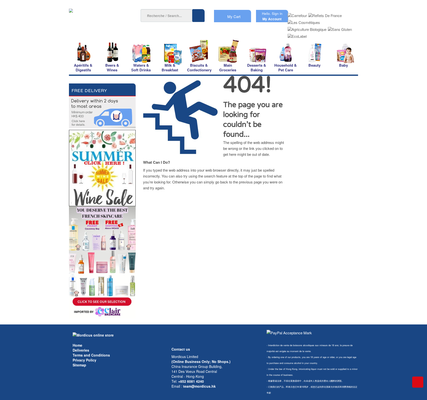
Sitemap (79, 364)
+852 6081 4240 (191, 381)
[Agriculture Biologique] (307, 27)
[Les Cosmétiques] (304, 20)
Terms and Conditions (91, 355)
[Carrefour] (297, 14)
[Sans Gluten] (340, 27)
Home (77, 345)
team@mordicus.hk (199, 386)
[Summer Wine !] (102, 166)
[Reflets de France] (325, 14)
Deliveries (81, 350)
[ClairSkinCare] (102, 261)
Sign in (277, 13)
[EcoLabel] (297, 34)
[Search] (198, 15)
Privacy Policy (84, 360)
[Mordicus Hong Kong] (93, 334)
